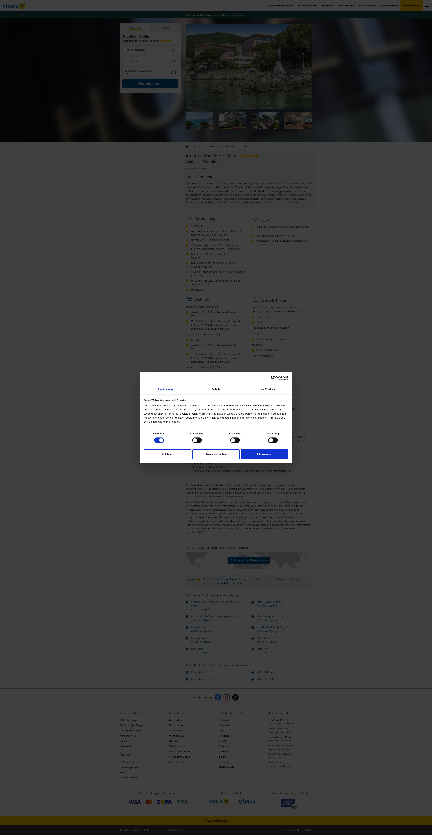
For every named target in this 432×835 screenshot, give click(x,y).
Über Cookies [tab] (267, 389)
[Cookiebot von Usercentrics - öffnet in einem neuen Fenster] (273, 378)
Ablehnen (167, 454)
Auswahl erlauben (216, 454)
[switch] (197, 440)
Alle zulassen (264, 454)
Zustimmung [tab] (165, 389)
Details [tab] (216, 389)
